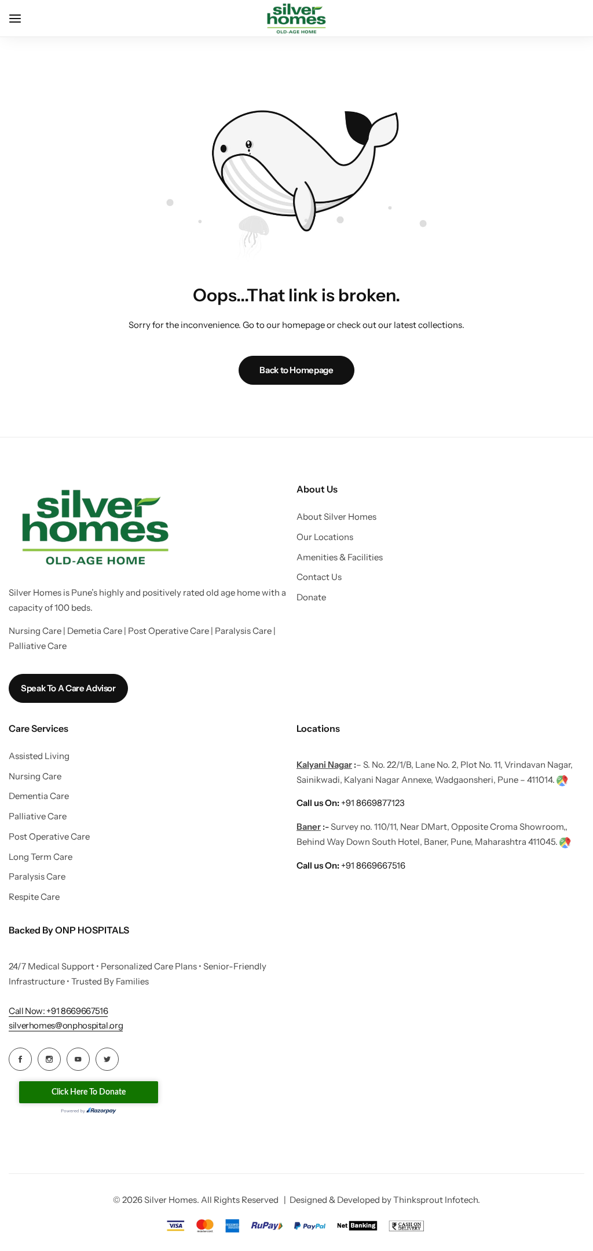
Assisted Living (39, 756)
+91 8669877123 (350, 802)
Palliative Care (38, 816)
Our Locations (324, 537)
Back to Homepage (296, 369)
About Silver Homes (336, 517)
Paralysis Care (37, 876)
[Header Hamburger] (21, 18)
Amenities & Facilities (339, 557)
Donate (311, 597)
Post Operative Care (49, 836)
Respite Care (34, 897)
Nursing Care (35, 776)
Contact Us (319, 577)
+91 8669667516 (350, 865)
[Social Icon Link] (20, 1059)
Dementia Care (39, 796)
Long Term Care (40, 857)
